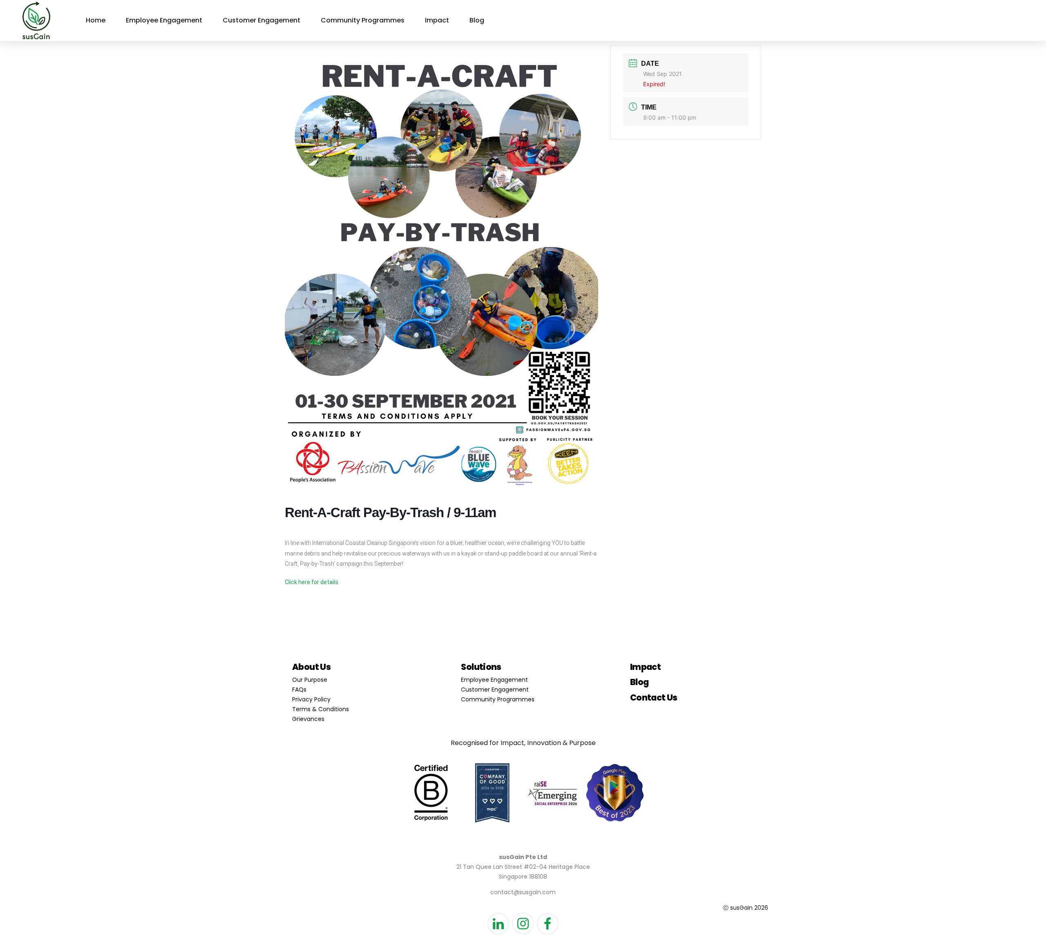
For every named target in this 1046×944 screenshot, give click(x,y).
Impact (437, 20)
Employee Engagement (164, 20)
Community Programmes (363, 20)
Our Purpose (309, 680)
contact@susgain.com (523, 892)
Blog (476, 20)
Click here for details (311, 582)
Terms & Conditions (320, 709)
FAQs (299, 689)
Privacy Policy (311, 699)
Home (95, 20)
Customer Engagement (261, 20)
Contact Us (653, 697)
